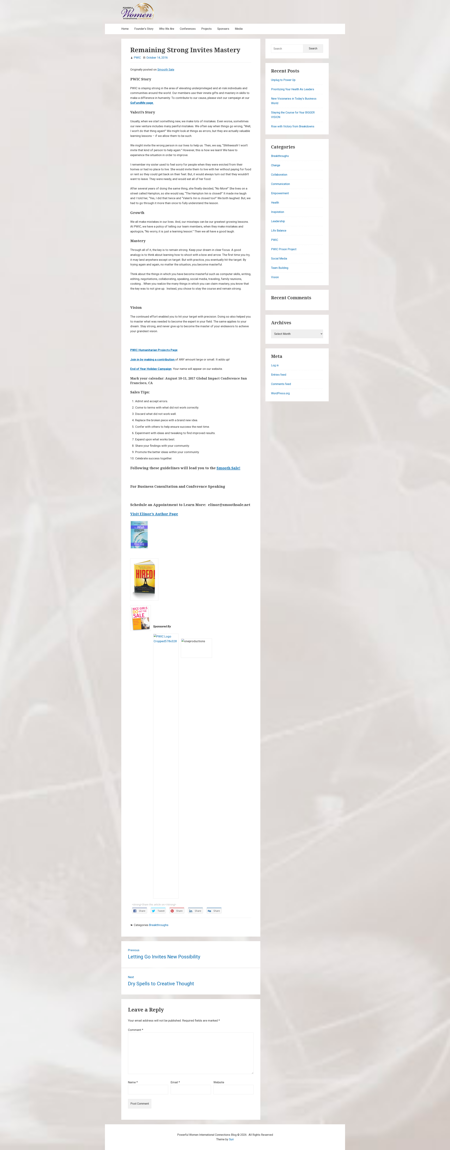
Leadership (278, 221)
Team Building (279, 268)
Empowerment (280, 193)
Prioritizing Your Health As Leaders (292, 89)
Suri (231, 1139)
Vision (275, 277)
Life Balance (278, 230)
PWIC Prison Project (283, 249)
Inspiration (277, 212)
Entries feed (278, 374)
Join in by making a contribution (152, 359)
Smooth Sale (165, 69)
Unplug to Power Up (283, 80)
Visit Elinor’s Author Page (154, 513)
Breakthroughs (158, 925)
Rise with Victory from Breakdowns (292, 126)
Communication (280, 184)
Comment (135, 1030)
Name (133, 1082)
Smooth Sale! (228, 467)
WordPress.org (280, 393)
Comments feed (281, 384)
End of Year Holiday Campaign (151, 369)
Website (218, 1082)
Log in (275, 365)
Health (275, 202)
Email (175, 1082)
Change (275, 165)
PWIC (274, 240)
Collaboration (279, 174)
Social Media (279, 258)
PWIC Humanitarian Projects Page (154, 350)
